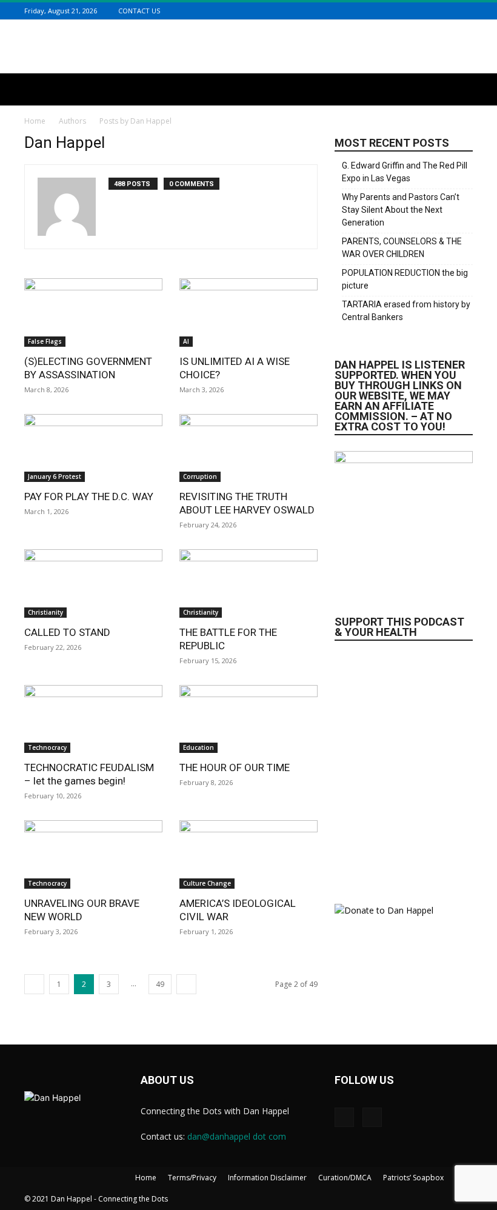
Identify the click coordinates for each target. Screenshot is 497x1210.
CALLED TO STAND (67, 632)
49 (160, 984)
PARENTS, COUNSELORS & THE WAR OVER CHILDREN (402, 247)
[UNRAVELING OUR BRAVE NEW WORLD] (93, 854)
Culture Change (207, 883)
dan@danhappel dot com (236, 1136)
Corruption (200, 476)
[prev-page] (34, 984)
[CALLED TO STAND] (93, 583)
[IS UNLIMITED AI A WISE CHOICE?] (248, 312)
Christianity (45, 612)
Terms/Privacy (192, 1177)
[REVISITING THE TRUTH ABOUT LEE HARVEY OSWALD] (248, 448)
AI (186, 341)
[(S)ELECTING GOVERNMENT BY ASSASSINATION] (93, 312)
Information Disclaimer (267, 1177)
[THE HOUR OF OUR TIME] (248, 719)
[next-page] (186, 984)
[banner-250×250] (404, 766)
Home (34, 121)
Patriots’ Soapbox (413, 1177)
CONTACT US (139, 10)
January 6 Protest (54, 476)
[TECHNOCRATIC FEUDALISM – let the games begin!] (93, 719)
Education (198, 747)
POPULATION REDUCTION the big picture (405, 279)
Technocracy (47, 747)
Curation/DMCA (345, 1177)
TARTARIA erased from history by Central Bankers (406, 310)
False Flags (45, 341)
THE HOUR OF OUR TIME (234, 767)
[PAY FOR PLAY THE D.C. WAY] (93, 448)
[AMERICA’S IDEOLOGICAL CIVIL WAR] (248, 854)
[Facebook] (451, 10)
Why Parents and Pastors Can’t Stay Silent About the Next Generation (400, 209)
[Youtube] (466, 10)
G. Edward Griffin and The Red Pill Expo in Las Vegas (404, 172)
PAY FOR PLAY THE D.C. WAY (88, 496)
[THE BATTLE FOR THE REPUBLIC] (248, 583)
